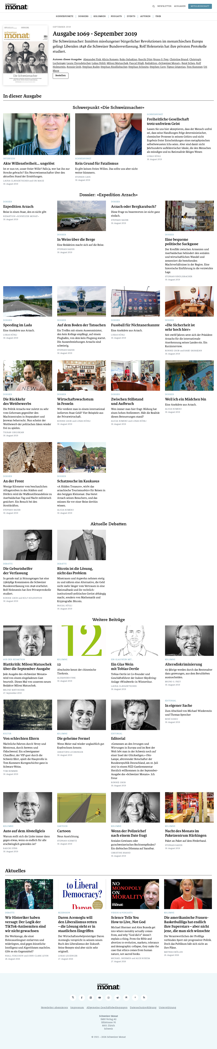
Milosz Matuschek (117, 63)
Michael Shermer (121, 958)
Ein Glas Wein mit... (122, 660)
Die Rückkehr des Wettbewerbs (17, 401)
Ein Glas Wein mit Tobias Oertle (125, 666)
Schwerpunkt (83, 159)
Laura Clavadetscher (79, 63)
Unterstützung (167, 1008)
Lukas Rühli (99, 63)
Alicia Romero (110, 59)
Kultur (7, 734)
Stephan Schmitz (138, 67)
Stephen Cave (158, 67)
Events (131, 16)
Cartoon (62, 826)
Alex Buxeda (143, 958)
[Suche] (153, 6)
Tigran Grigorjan (176, 67)
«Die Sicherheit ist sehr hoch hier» (180, 327)
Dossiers (83, 16)
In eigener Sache (178, 705)
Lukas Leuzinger (68, 956)
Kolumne (62, 660)
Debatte (8, 564)
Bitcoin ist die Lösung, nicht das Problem (75, 570)
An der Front (13, 481)
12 (59, 664)
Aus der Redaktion (14, 660)
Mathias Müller (173, 952)
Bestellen (60, 75)
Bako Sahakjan (128, 59)
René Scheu (188, 63)
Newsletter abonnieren (54, 1008)
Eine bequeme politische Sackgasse (181, 241)
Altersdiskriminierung (183, 664)
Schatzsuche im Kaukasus (78, 481)
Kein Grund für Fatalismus (96, 163)
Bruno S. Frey (161, 59)
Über (158, 16)
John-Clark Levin (38, 956)
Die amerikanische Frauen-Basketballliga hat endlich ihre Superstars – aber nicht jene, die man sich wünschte (187, 924)
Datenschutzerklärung (143, 1008)
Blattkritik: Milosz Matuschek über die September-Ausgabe (27, 666)
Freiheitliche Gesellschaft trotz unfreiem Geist (168, 121)
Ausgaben (180, 6)
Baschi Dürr (145, 59)
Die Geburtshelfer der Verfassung (18, 570)
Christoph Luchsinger (70, 752)
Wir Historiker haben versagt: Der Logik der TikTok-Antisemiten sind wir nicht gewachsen (25, 924)
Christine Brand (179, 59)
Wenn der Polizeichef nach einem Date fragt (129, 833)
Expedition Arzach (18, 206)
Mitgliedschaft (200, 6)
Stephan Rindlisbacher (114, 67)
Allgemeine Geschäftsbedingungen (107, 1008)
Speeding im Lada (17, 325)
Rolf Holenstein (32, 598)
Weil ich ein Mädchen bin (185, 399)
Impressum (77, 1008)
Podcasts (116, 16)
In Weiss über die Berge (76, 239)
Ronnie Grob (74, 67)
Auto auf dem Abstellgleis (24, 831)
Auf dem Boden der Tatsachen (81, 325)
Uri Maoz (39, 181)
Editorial (116, 734)
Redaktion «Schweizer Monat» (162, 63)
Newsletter (164, 6)
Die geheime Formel (73, 738)
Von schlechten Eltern (21, 738)
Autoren (145, 16)
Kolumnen (100, 16)
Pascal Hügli (136, 63)
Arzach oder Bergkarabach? (133, 206)
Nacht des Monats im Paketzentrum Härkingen (186, 833)
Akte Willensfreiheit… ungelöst (28, 163)
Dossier (7, 202)
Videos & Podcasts (122, 913)
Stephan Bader (90, 67)
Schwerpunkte (64, 16)
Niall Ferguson (14, 956)
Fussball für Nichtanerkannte (135, 325)
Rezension (64, 913)
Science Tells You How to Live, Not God (128, 919)
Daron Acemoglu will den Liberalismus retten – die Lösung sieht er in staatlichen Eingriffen (77, 924)
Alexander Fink (92, 59)
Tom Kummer (194, 67)
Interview (9, 159)
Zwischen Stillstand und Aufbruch (127, 401)
